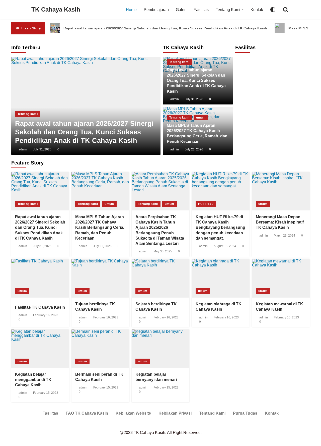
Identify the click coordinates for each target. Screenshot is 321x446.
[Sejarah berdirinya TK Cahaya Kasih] (160, 278)
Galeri (181, 10)
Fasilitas (201, 10)
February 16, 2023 (45, 315)
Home (131, 10)
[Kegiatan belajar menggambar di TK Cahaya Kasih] (40, 348)
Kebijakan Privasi (175, 413)
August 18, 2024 (225, 246)
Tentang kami (179, 62)
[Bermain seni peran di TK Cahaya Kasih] (100, 348)
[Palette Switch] (272, 9)
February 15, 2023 (286, 317)
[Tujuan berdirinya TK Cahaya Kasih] (100, 278)
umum (200, 117)
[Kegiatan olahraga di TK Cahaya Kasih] (221, 278)
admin (174, 99)
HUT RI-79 (205, 204)
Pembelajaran (156, 10)
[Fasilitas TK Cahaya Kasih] (40, 278)
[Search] (285, 9)
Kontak (257, 10)
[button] (243, 10)
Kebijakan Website (133, 413)
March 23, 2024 (284, 235)
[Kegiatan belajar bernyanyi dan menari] (160, 348)
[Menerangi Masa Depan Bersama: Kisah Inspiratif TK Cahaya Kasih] (281, 191)
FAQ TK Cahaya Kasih (87, 413)
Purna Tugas (245, 413)
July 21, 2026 (194, 149)
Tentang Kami (212, 413)
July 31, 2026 (194, 99)
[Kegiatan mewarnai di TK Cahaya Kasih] (281, 278)
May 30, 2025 (162, 251)
